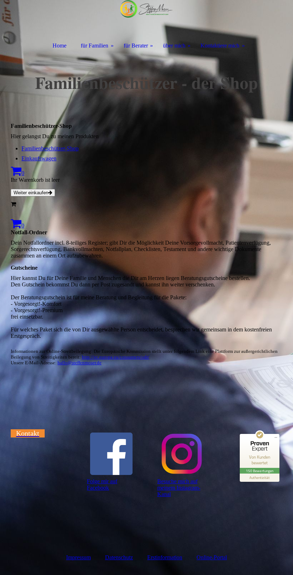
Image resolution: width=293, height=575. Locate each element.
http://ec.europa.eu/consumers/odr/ (115, 357)
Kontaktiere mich (219, 45)
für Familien (94, 45)
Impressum (78, 557)
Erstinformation (164, 557)
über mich (174, 45)
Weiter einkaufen (31, 192)
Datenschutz (119, 557)
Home (59, 45)
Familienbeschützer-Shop (50, 148)
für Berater (136, 45)
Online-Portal (212, 557)
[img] (146, 19)
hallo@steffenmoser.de (79, 362)
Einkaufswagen (38, 158)
